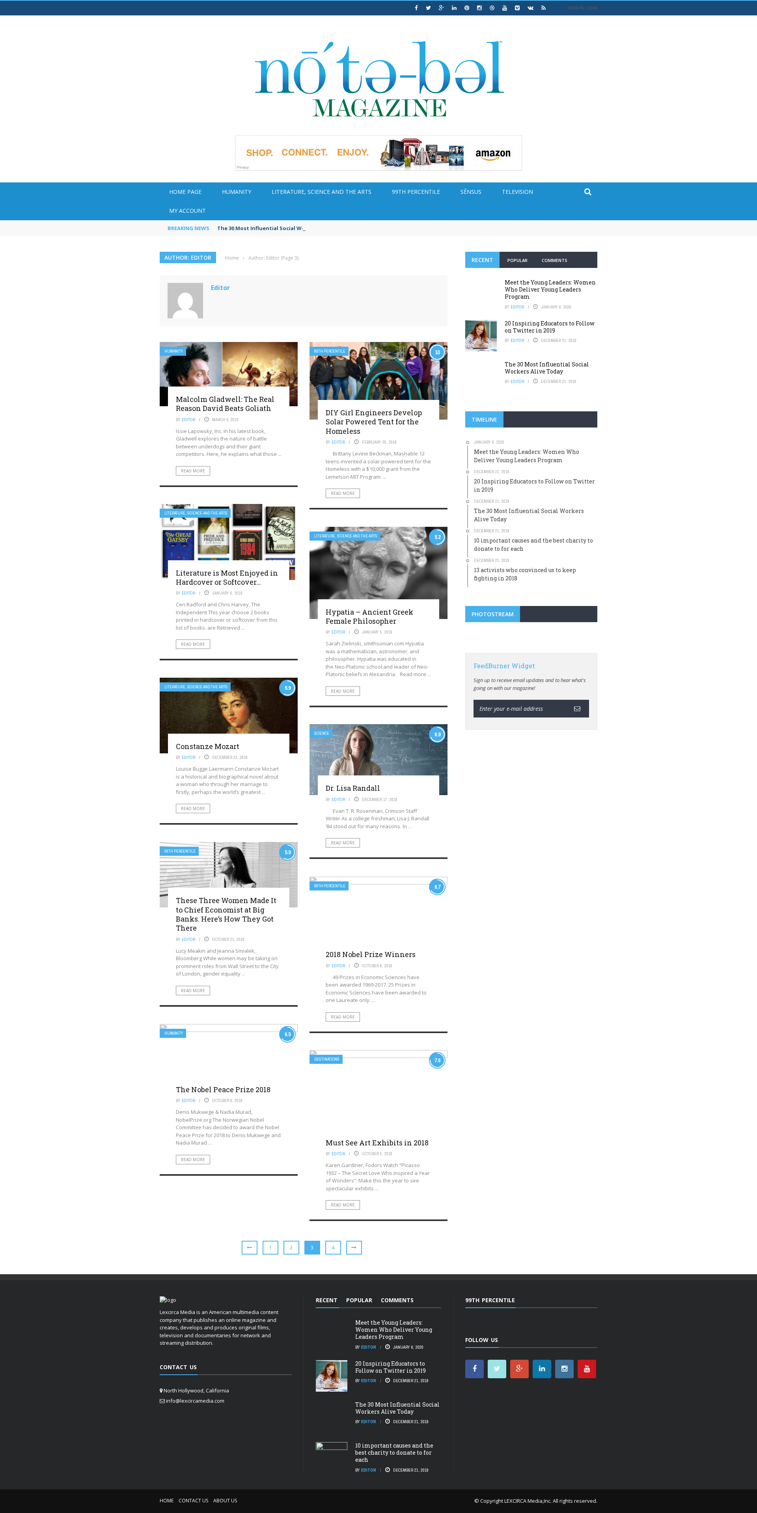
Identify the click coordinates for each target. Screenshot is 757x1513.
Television (517, 191)
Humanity (236, 191)
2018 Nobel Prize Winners (371, 954)
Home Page (185, 191)
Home (166, 1500)
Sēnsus (471, 191)
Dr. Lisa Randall (353, 788)
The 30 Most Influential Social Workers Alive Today (284, 228)
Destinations (326, 1059)
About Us (225, 1500)
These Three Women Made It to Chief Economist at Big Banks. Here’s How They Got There (226, 914)
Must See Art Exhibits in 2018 (377, 1142)
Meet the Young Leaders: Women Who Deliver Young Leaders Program (550, 289)
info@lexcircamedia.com (195, 1400)
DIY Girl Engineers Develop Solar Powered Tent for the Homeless (374, 422)
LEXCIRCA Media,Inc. (528, 1500)
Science (321, 733)
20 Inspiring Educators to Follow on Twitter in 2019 (550, 327)
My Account (187, 210)
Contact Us (193, 1500)
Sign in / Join (582, 8)
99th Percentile (416, 191)
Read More (193, 471)
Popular (517, 260)
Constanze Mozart (207, 746)
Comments (554, 260)
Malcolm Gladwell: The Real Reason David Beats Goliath (225, 403)
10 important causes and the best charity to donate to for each (394, 1452)
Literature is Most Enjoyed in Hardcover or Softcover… (227, 577)
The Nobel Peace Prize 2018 (223, 1089)
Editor (220, 287)
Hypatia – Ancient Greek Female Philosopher (369, 616)
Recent (482, 260)
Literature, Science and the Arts (321, 191)
